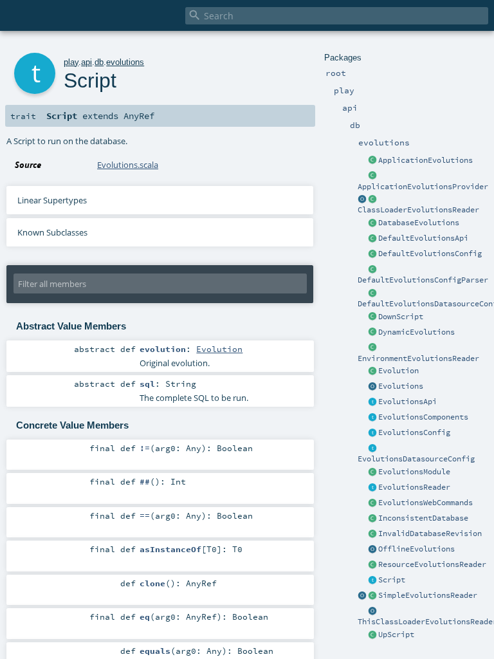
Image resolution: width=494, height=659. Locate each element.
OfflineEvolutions (416, 548)
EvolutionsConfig (414, 432)
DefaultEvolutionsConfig (430, 253)
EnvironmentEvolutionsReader (418, 358)
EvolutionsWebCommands (425, 502)
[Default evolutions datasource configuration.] (372, 293)
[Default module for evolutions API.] (372, 472)
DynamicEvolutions (416, 332)
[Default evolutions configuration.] (372, 254)
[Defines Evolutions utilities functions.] (372, 387)
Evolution (398, 370)
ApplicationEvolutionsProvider (423, 186)
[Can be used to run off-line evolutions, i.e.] (372, 549)
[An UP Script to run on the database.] (372, 635)
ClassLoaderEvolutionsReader (418, 209)
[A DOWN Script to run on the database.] (372, 317)
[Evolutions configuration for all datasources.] (372, 433)
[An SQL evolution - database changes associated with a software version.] (372, 371)
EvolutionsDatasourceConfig (416, 458)
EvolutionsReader (414, 487)
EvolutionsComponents (423, 417)
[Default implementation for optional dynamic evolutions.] (372, 333)
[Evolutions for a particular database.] (372, 223)
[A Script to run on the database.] (372, 580)
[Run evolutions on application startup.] (372, 161)
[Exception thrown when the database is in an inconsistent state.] (372, 519)
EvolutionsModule (414, 471)
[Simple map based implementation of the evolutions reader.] (362, 596)
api (86, 62)
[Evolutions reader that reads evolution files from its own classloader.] (372, 611)
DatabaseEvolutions (418, 222)
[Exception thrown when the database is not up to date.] (372, 534)
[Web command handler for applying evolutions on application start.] (372, 503)
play (71, 62)
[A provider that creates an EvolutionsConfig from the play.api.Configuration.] (372, 270)
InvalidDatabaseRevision (430, 533)
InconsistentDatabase (423, 518)
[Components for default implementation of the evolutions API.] (372, 418)
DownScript (400, 316)
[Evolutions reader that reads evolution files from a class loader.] (362, 199)
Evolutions (400, 386)
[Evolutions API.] (372, 402)
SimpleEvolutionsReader (427, 595)
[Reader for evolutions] (372, 488)
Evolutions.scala (127, 165)
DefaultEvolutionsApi (423, 238)
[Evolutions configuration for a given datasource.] (372, 448)
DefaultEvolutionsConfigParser (423, 279)
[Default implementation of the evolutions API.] (372, 239)
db (99, 62)
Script (391, 579)
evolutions (125, 62)
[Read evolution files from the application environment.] (372, 348)
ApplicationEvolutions (425, 160)
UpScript (396, 634)
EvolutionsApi (407, 401)
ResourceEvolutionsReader (432, 564)
